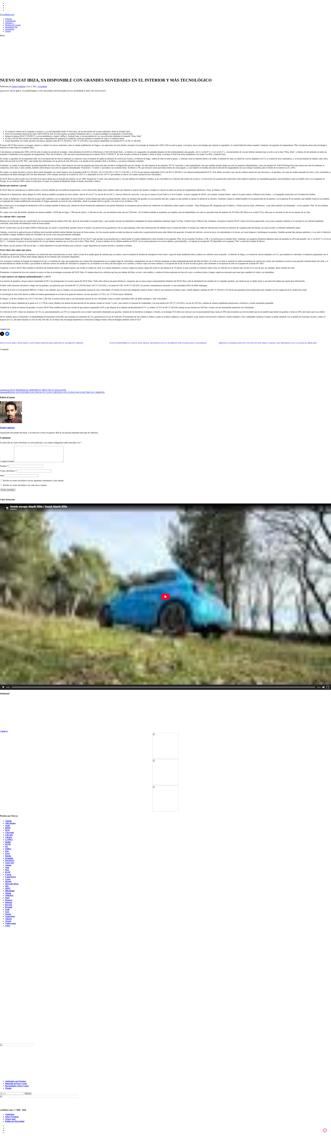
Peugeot (8, 900)
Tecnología (9, 29)
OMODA (9, 895)
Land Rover (10, 877)
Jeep (7, 867)
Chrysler (9, 835)
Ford (7, 853)
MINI (7, 888)
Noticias (8, 19)
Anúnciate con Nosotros (15, 1081)
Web (2, 476)
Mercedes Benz (11, 884)
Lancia (8, 874)
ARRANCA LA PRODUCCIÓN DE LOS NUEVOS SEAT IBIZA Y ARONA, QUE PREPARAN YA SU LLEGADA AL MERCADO (268, 343)
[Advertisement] (77, 57)
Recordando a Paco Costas (17, 1086)
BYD (7, 830)
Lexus (7, 879)
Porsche (8, 905)
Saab (7, 909)
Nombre (4, 466)
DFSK (8, 844)
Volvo (7, 926)
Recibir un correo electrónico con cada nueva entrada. (25, 485)
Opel (7, 898)
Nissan (8, 893)
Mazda (8, 881)
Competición (10, 21)
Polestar (8, 902)
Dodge (8, 842)
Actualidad (42, 86)
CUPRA (9, 839)
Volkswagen (10, 923)
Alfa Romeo (10, 823)
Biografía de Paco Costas (16, 1083)
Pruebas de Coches (13, 25)
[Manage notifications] (325, 1130)
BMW (8, 828)
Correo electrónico (8, 471)
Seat (7, 912)
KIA (7, 870)
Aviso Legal (10, 1119)
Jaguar (8, 865)
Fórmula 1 (9, 23)
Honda (8, 856)
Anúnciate (9, 1114)
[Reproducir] (3, 687)
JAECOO (9, 863)
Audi (7, 825)
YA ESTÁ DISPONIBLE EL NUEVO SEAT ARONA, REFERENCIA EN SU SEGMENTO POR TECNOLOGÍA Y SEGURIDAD (157, 343)
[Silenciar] (323, 687)
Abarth (8, 821)
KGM (7, 872)
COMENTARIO (7, 461)
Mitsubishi (9, 891)
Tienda (8, 31)
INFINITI (9, 860)
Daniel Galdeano (19, 86)
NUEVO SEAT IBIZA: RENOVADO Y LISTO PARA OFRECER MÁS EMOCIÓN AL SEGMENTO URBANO (41, 343)
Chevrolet (9, 832)
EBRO (8, 849)
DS (6, 846)
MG (7, 886)
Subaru (8, 919)
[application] (165, 597)
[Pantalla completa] (327, 687)
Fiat (7, 851)
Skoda (8, 914)
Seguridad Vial (11, 27)
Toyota (8, 921)
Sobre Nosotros (12, 1117)
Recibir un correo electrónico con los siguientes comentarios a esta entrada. (33, 480)
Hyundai (9, 858)
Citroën (8, 837)
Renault (8, 907)
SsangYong (10, 916)
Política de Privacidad (14, 1121)
